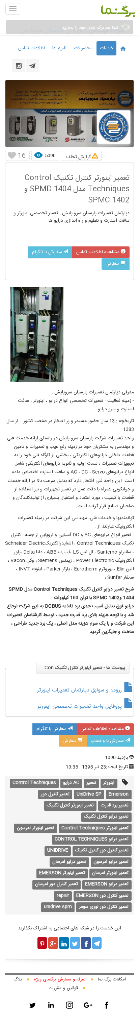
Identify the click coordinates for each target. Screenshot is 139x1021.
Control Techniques (34, 782)
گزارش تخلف (78, 157)
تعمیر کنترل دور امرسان (56, 884)
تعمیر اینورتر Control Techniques (95, 828)
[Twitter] (32, 1005)
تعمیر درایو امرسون (111, 862)
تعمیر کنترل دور (55, 794)
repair (63, 895)
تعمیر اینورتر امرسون (35, 828)
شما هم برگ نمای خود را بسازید (91, 27)
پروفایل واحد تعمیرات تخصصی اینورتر (80, 706)
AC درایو (71, 782)
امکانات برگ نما (112, 979)
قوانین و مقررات (63, 988)
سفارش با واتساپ (107, 741)
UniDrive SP (89, 794)
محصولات (83, 48)
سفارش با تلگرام (47, 252)
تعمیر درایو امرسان (69, 862)
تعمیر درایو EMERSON (107, 884)
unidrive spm (58, 906)
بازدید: (122, 757)
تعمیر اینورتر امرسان (110, 873)
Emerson (119, 794)
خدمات (106, 48)
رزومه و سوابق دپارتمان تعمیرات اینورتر (80, 690)
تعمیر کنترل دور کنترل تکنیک (102, 850)
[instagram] (18, 65)
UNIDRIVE (57, 850)
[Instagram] (69, 1005)
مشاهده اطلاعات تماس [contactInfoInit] (98, 252)
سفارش (113, 264)
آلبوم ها (59, 48)
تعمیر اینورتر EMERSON (62, 873)
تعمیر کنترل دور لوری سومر (104, 906)
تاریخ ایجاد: (117, 767)
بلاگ (17, 979)
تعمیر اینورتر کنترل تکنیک (70, 805)
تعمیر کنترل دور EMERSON (102, 895)
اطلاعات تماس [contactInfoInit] (31, 48)
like (11, 155)
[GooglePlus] (88, 1005)
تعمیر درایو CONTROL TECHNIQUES (92, 839)
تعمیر (91, 782)
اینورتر (108, 782)
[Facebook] (107, 1005)
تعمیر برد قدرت (115, 805)
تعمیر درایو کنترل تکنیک (106, 816)
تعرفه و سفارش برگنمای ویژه (60, 979)
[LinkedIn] (51, 1005)
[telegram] (32, 65)
